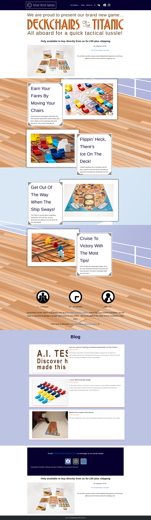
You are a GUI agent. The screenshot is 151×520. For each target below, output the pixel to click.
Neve (67, 518)
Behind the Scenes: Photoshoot (81, 412)
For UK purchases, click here (100, 50)
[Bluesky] (83, 461)
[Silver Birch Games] (41, 5)
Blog (82, 5)
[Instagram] (76, 461)
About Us (89, 5)
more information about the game (83, 324)
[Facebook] (68, 461)
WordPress (82, 518)
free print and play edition (77, 313)
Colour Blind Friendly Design (80, 380)
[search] (95, 5)
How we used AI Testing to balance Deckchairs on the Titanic (93, 347)
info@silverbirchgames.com (65, 453)
